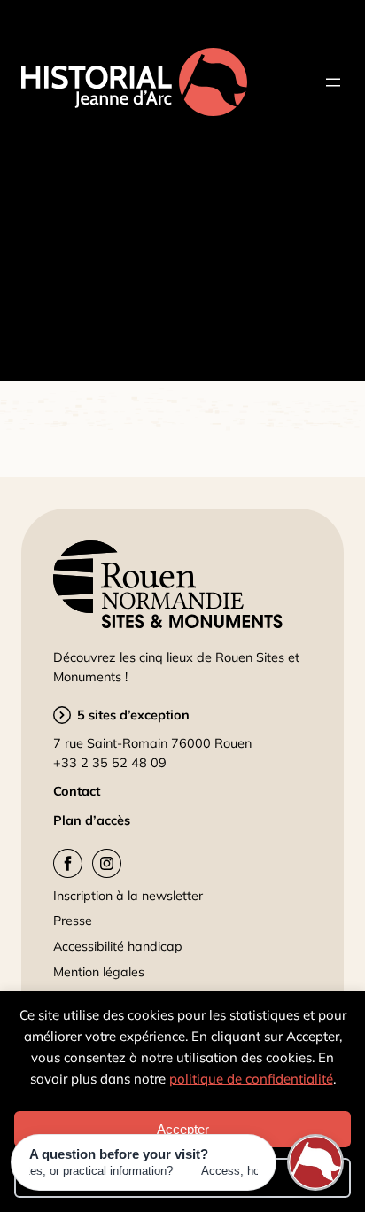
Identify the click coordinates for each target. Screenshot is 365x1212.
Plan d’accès (91, 820)
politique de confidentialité (251, 1078)
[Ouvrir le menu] (333, 82)
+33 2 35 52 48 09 (110, 762)
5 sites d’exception (133, 714)
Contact (76, 790)
